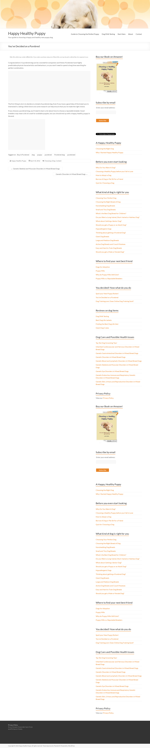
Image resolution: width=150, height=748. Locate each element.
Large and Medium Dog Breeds (107, 240)
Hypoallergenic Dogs (103, 229)
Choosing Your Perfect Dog (106, 198)
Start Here (121, 34)
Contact (139, 34)
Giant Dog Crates (102, 328)
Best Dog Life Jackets (104, 320)
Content (58, 161)
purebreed (71, 155)
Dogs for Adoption (103, 267)
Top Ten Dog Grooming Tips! (106, 343)
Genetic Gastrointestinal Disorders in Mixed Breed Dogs (117, 353)
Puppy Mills (100, 271)
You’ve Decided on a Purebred (107, 297)
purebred (48, 155)
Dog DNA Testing (108, 34)
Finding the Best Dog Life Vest (107, 324)
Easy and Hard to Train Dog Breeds (109, 248)
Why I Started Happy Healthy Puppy (109, 152)
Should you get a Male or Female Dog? (110, 252)
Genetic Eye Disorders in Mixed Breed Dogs (112, 371)
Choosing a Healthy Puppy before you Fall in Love (114, 171)
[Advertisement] (49, 86)
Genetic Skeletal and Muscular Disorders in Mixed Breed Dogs (35, 169)
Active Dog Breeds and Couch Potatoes (110, 244)
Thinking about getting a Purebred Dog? (111, 233)
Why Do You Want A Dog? (106, 167)
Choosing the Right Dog (105, 149)
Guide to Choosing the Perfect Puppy (85, 34)
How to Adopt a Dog (103, 175)
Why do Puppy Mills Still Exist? (107, 275)
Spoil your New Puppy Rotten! (107, 293)
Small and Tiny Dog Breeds (106, 209)
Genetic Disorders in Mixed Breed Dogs (72, 174)
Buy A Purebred (23, 155)
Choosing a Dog (49, 161)
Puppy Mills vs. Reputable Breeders (109, 278)
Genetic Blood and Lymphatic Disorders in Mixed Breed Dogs (119, 361)
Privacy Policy (108, 398)
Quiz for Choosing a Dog (105, 183)
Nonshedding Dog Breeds (105, 206)
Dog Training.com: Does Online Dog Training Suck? (115, 301)
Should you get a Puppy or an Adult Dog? (111, 225)
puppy (39, 155)
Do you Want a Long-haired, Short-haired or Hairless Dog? (117, 217)
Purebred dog (59, 155)
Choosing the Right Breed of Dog (108, 202)
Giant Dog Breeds (102, 236)
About (130, 34)
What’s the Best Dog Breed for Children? (111, 213)
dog (33, 155)
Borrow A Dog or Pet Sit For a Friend (109, 179)
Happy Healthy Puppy (26, 33)
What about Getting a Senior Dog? (109, 221)
